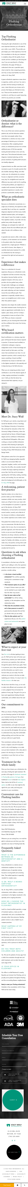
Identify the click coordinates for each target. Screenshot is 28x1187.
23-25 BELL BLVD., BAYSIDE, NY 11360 (14, 0)
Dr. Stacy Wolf (5, 483)
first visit (6, 654)
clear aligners (21, 779)
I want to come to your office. (13, 1074)
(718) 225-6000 (14, 1136)
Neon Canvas (16, 1179)
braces (9, 779)
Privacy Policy (17, 1176)
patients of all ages (15, 777)
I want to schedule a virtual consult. (14, 1081)
